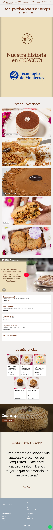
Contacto (38, 2)
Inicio (16, 2)
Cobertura (29, 506)
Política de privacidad (32, 509)
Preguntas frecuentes (32, 2)
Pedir (28, 516)
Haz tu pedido (20, 2)
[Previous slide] (1, 57)
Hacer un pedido (8, 420)
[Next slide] (52, 57)
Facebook (4, 518)
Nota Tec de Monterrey (44, 2)
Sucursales (25, 2)
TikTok (3, 520)
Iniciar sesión (30, 518)
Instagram (4, 516)
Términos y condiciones (32, 507)
